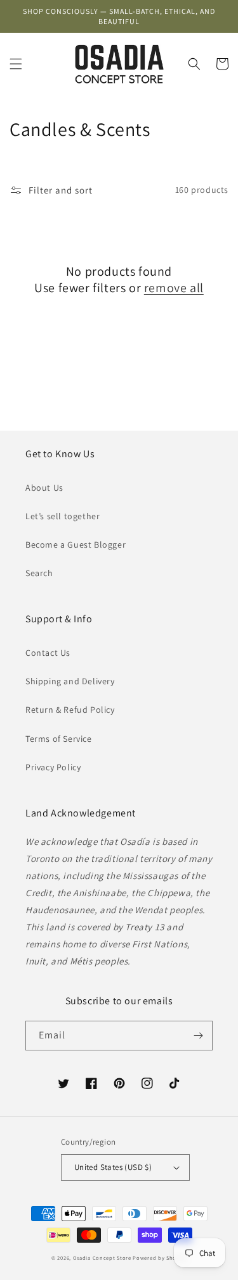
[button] (16, 64)
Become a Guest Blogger (75, 544)
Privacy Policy (53, 767)
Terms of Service (58, 738)
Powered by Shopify (160, 1257)
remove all (174, 288)
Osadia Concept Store (102, 1257)
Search (39, 573)
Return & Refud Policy (70, 709)
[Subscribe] (198, 1035)
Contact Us (47, 652)
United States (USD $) (113, 1167)
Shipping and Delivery (70, 681)
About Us (44, 487)
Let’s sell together (62, 516)
